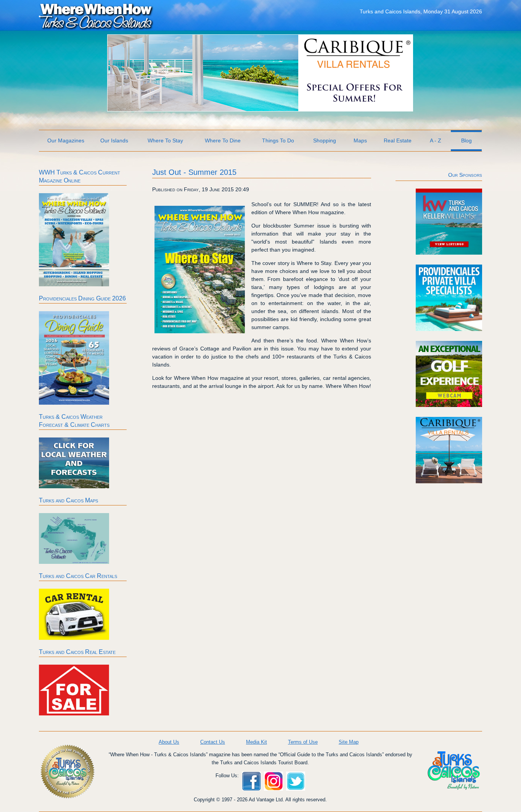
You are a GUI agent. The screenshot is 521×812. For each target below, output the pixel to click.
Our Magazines (65, 140)
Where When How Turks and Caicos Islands (96, 15)
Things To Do (278, 140)
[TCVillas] (449, 329)
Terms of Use (303, 742)
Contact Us (212, 742)
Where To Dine (223, 140)
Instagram (273, 781)
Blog (466, 140)
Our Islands (114, 140)
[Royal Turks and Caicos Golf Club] (449, 405)
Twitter (295, 781)
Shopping (324, 140)
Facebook (251, 781)
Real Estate (398, 140)
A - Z (435, 140)
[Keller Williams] (449, 253)
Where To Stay (165, 140)
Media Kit (256, 742)
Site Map (349, 742)
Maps (360, 140)
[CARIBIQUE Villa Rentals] (260, 109)
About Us (169, 742)
